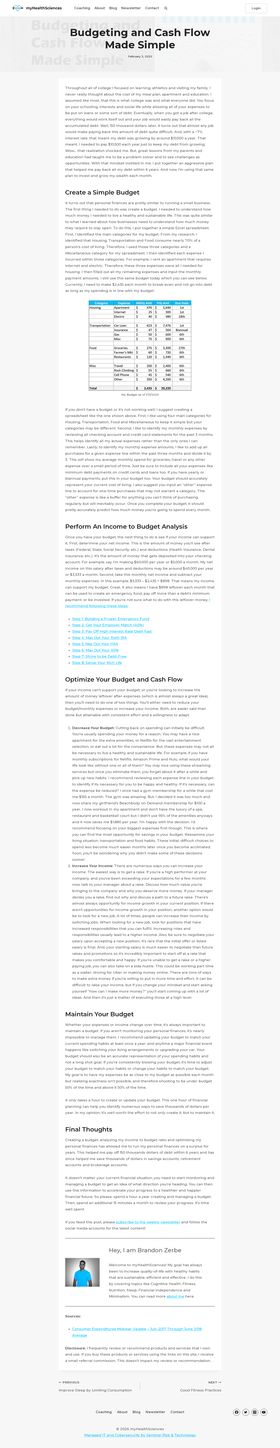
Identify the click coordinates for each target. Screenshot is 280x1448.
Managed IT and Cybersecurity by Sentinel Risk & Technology (140, 1435)
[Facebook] (236, 1412)
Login (256, 8)
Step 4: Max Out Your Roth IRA (99, 638)
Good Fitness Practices (200, 1386)
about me (175, 1296)
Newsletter (131, 8)
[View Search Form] (166, 8)
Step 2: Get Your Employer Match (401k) (108, 625)
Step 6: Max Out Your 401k (95, 650)
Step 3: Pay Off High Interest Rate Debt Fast (112, 631)
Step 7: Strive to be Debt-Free (99, 656)
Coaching (82, 8)
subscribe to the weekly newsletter (148, 1222)
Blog (113, 8)
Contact (152, 8)
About (99, 8)
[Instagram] (254, 1412)
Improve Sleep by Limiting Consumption (95, 1386)
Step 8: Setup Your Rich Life (97, 663)
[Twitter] (245, 1412)
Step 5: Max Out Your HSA (95, 644)
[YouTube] (263, 1412)
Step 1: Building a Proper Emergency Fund (110, 619)
